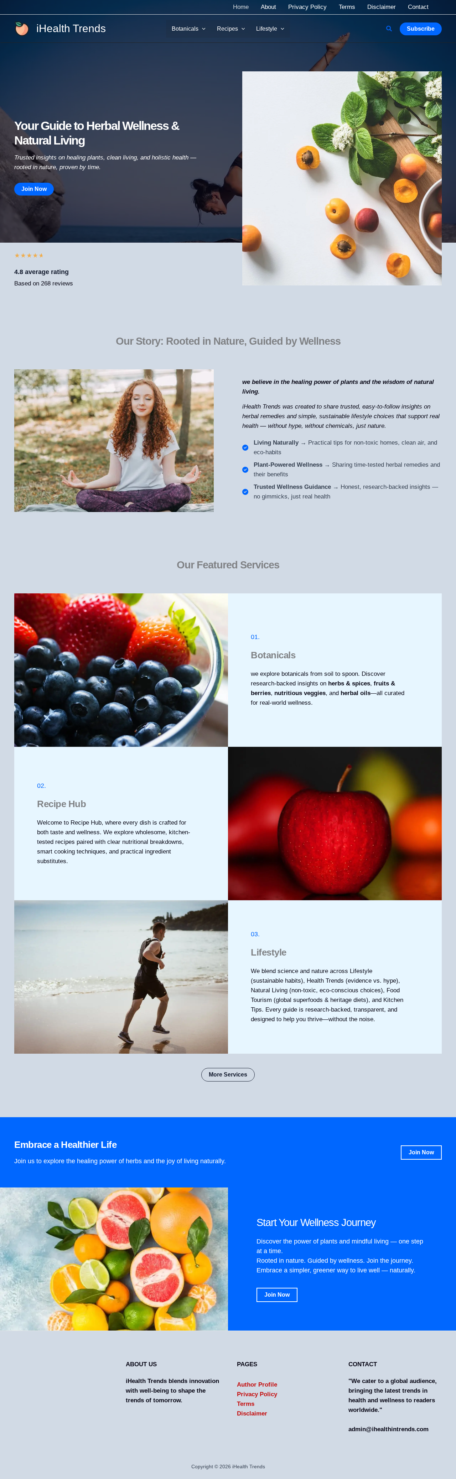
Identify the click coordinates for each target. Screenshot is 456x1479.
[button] (202, 29)
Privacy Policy (257, 1394)
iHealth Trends (71, 28)
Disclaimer (252, 1413)
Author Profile (257, 1384)
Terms (245, 1404)
